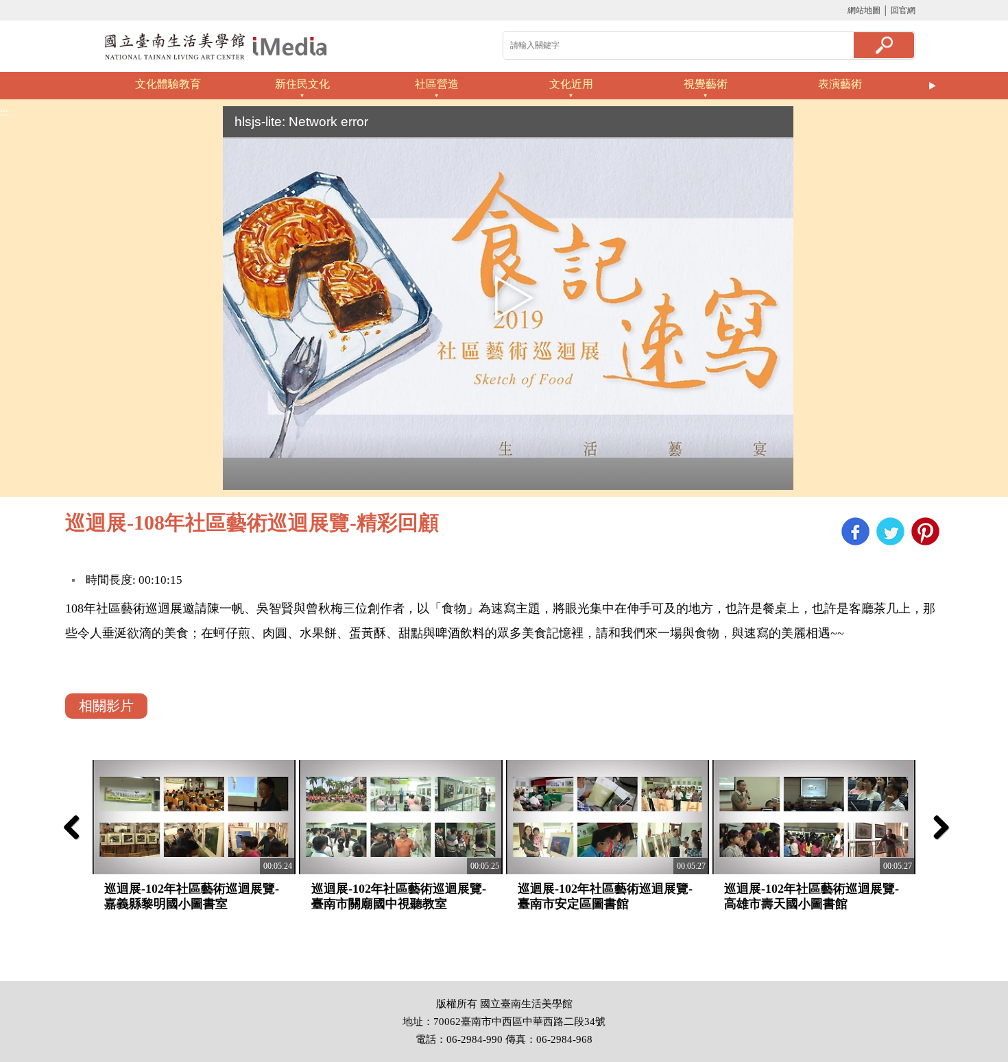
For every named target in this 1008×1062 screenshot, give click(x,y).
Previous (75, 85)
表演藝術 (840, 84)
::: (842, 10)
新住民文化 (302, 84)
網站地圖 (864, 10)
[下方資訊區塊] (4, 974)
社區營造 (437, 84)
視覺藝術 (706, 84)
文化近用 (571, 84)
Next (932, 85)
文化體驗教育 (168, 84)
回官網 (903, 10)
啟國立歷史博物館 (216, 46)
